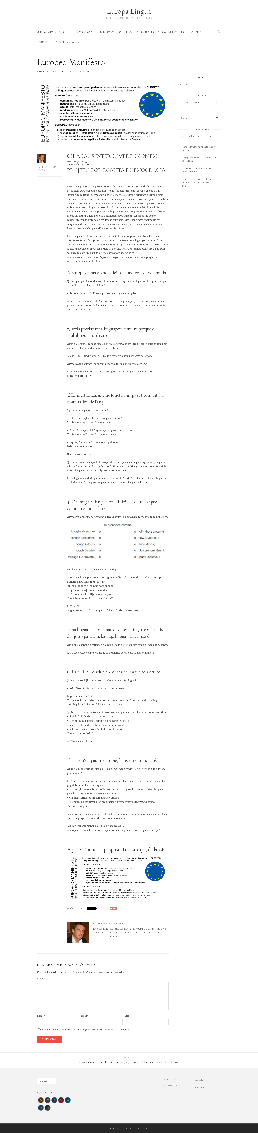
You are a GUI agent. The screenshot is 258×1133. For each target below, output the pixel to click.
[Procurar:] (199, 118)
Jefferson (115, 1128)
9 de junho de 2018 (48, 71)
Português (184, 85)
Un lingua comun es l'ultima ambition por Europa (199, 159)
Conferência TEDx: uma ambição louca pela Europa (198, 170)
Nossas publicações (191, 102)
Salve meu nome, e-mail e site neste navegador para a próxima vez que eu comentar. (85, 1029)
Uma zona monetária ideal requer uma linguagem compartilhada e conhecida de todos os (127, 1062)
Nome (41, 1015)
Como (40, 978)
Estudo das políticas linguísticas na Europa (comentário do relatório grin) (198, 182)
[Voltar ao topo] (248, 1124)
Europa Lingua (129, 11)
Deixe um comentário (78, 71)
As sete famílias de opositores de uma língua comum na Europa (198, 148)
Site (127, 1015)
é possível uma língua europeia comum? (196, 138)
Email (84, 1015)
